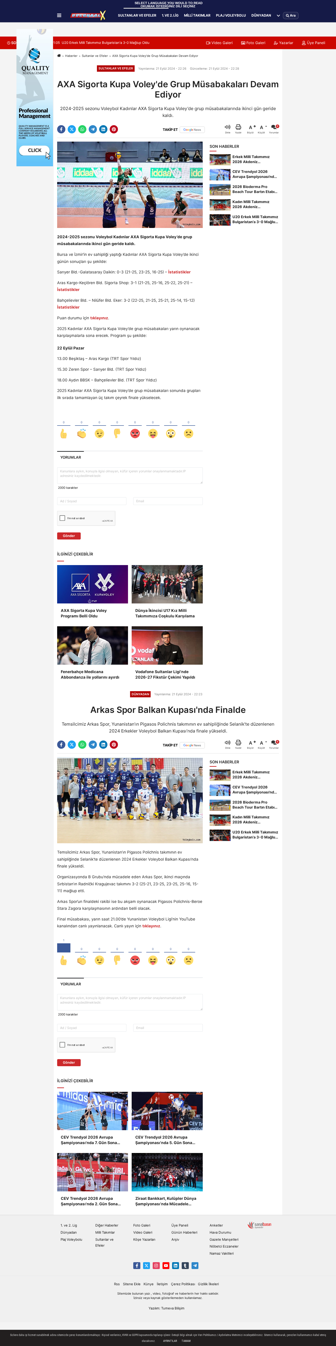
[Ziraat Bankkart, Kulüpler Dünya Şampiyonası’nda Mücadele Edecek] (167, 1172)
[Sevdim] (99, 426)
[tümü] (278, 15)
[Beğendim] (63, 426)
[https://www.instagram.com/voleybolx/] (156, 1265)
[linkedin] (103, 129)
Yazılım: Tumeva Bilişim (166, 1308)
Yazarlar (285, 42)
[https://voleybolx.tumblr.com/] (185, 1265)
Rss (117, 1284)
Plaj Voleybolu (231, 15)
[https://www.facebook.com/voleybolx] (136, 1265)
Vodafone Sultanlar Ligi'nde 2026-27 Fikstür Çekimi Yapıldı (165, 674)
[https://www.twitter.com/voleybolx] (146, 1265)
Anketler (216, 1225)
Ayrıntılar (170, 1341)
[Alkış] (81, 426)
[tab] (70, 457)
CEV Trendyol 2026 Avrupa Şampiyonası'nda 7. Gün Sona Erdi (89, 1140)
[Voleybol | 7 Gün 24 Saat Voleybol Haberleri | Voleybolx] (89, 15)
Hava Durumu (220, 1232)
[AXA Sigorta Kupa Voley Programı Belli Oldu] (92, 584)
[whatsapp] (82, 129)
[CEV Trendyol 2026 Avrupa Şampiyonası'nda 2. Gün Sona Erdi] (92, 1172)
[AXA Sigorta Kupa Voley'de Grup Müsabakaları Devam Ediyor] (130, 184)
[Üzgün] (188, 426)
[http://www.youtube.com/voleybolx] (166, 1265)
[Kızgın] (135, 426)
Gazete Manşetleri (224, 1240)
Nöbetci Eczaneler (224, 1246)
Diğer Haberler (106, 1225)
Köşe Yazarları (144, 1240)
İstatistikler (179, 272)
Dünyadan (261, 15)
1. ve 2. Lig (170, 15)
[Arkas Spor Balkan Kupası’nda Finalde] (130, 800)
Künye (149, 1284)
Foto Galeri (255, 42)
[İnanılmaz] (170, 426)
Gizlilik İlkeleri (208, 1284)
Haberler (71, 56)
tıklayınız (151, 926)
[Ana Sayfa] (59, 56)
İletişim (162, 1284)
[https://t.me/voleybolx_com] (195, 1265)
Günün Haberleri (184, 1232)
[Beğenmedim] (117, 426)
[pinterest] (114, 129)
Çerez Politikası (183, 1284)
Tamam (186, 1341)
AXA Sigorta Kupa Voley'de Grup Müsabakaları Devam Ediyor (155, 56)
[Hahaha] (153, 426)
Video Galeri (221, 42)
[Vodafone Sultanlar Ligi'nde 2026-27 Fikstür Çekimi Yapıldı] (167, 645)
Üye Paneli (315, 42)
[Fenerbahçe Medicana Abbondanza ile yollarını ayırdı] (92, 645)
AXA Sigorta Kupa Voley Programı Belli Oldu (84, 613)
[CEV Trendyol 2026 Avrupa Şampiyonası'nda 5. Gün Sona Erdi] (167, 1111)
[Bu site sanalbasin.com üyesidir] (259, 1225)
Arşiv (175, 1240)
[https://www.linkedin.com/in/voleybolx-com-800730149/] (175, 1265)
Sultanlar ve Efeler (137, 15)
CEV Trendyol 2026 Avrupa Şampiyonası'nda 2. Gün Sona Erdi (89, 1201)
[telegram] (93, 129)
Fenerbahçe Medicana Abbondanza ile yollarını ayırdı (90, 674)
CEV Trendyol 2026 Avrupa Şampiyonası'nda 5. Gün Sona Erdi (163, 1140)
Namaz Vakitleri (222, 1253)
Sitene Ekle (132, 1284)
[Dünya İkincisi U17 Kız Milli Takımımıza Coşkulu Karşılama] (167, 584)
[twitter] (72, 129)
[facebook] (61, 129)
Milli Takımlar (197, 15)
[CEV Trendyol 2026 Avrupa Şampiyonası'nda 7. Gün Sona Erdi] (92, 1111)
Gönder (69, 536)
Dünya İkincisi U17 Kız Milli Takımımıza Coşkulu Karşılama (165, 613)
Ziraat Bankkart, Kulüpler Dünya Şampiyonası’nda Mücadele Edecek (165, 1201)
